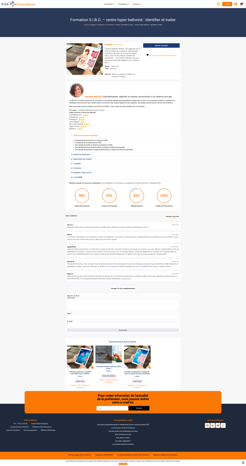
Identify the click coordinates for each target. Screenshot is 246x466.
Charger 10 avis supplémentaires (123, 288)
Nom (69, 313)
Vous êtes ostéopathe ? (123, 441)
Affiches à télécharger (48, 430)
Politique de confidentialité (104, 455)
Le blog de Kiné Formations (19, 427)
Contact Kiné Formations (39, 424)
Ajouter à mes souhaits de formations (163, 55)
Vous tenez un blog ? (123, 438)
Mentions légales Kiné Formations (79, 455)
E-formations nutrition (113, 25)
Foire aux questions (30, 430)
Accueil (86, 25)
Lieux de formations (13, 430)
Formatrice (77, 168)
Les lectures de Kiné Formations (123, 444)
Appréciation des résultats (83, 159)
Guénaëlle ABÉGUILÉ (94, 96)
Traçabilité (77, 163)
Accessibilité (78, 177)
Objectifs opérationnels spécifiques (86, 135)
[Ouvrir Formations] (114, 4)
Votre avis (71, 298)
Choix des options (109, 376)
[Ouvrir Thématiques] (129, 4)
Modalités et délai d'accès (82, 173)
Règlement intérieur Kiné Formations (165, 455)
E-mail (70, 321)
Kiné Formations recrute (123, 434)
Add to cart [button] (80, 381)
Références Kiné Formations (42, 427)
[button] (99, 46)
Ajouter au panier (161, 45)
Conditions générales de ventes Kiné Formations (133, 455)
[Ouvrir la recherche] (218, 4)
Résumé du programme (82, 154)
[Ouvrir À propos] (140, 4)
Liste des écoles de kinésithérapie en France (123, 431)
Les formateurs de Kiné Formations (123, 428)
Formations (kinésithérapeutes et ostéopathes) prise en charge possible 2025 (123, 425)
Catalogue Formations (97, 25)
